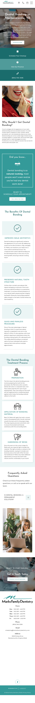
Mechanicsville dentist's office (20, 37)
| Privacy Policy (26, 692)
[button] (31, 2)
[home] (8, 2)
